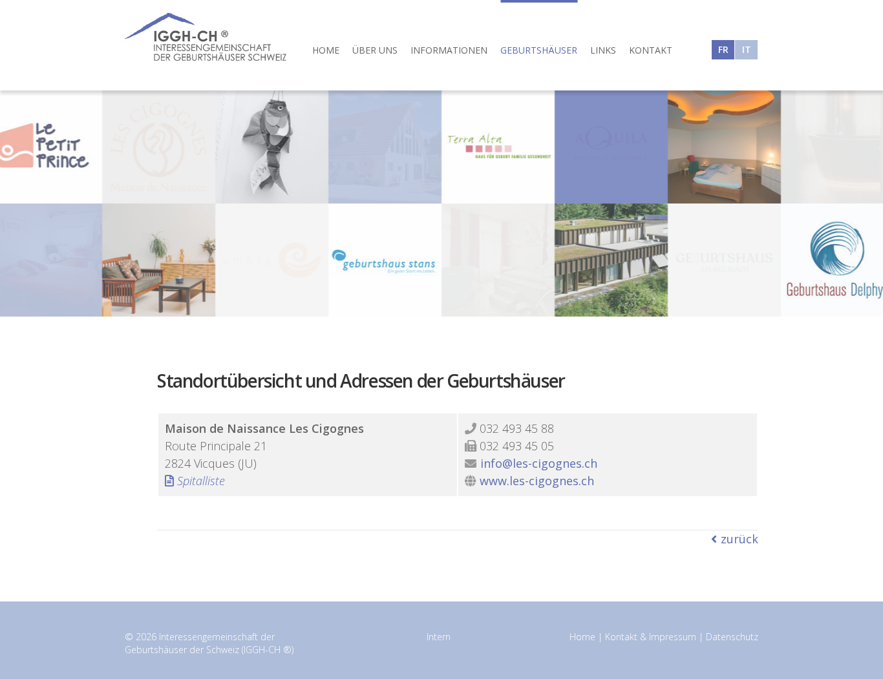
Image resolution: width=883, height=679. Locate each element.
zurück (739, 539)
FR (723, 49)
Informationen (448, 50)
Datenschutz (732, 637)
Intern (439, 637)
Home (325, 50)
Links (603, 50)
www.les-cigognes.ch (537, 480)
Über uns (375, 50)
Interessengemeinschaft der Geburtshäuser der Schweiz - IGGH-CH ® (205, 37)
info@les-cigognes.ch (538, 463)
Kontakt (650, 50)
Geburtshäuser (538, 50)
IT (746, 49)
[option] (441, 203)
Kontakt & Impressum (650, 637)
